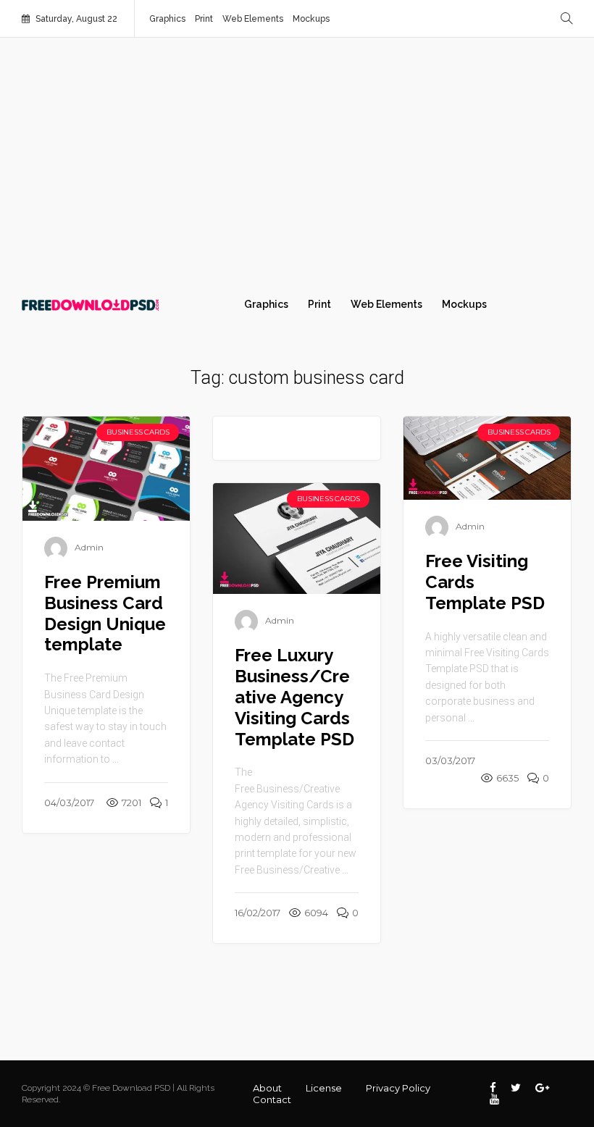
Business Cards (137, 432)
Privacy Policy (398, 1088)
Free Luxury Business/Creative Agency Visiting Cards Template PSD (294, 697)
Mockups (311, 19)
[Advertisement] (297, 160)
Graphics (167, 19)
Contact (272, 1099)
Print (204, 19)
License (324, 1088)
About (267, 1088)
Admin (89, 547)
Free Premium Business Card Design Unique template (105, 613)
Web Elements (252, 19)
